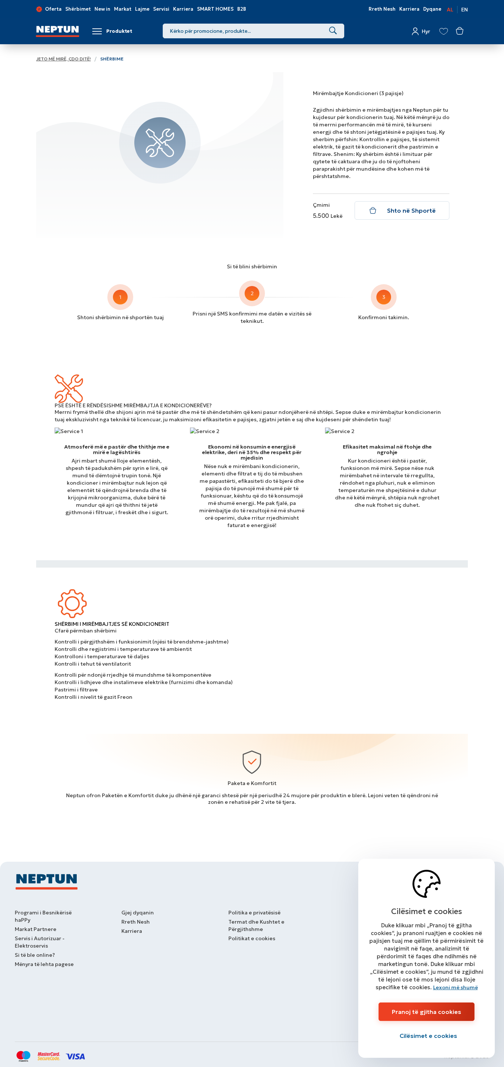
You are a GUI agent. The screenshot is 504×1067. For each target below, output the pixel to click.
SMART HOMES (215, 9)
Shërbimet (78, 9)
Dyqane (432, 9)
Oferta (53, 9)
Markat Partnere (35, 929)
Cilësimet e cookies (428, 1035)
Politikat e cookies (251, 938)
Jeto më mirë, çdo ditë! (63, 59)
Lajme (142, 9)
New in (102, 9)
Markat (122, 9)
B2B (241, 9)
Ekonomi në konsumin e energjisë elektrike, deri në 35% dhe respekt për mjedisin (251, 452)
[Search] (333, 31)
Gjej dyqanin (137, 912)
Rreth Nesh (382, 9)
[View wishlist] (444, 31)
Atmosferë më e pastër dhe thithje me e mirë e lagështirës (116, 449)
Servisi (161, 9)
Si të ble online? (35, 955)
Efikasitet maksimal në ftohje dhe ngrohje (387, 449)
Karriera (183, 9)
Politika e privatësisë (254, 912)
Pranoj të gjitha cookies (426, 1011)
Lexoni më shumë (455, 987)
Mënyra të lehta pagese (44, 964)
